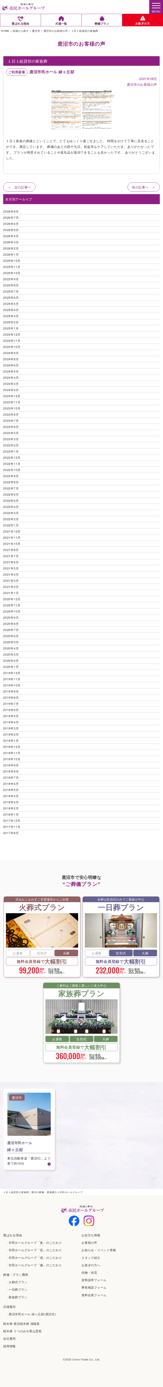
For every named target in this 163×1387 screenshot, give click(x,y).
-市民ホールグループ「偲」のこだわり (34, 1257)
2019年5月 (11, 716)
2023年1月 (11, 451)
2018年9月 (11, 765)
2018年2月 (11, 808)
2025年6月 (11, 297)
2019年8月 (11, 697)
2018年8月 (11, 771)
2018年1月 (11, 814)
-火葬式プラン (17, 1282)
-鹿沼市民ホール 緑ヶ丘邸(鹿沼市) (31, 1314)
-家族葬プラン (17, 1297)
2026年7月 (11, 217)
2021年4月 (11, 574)
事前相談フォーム (94, 1287)
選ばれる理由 (12, 1235)
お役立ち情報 (91, 1235)
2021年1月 (11, 593)
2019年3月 (11, 728)
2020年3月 (11, 654)
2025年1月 (11, 328)
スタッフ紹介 (91, 1257)
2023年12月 (12, 396)
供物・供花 (89, 1272)
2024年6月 (11, 365)
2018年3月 (11, 802)
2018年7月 (11, 777)
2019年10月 (12, 685)
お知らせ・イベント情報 (99, 1250)
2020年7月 (11, 630)
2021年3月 (11, 580)
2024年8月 (11, 359)
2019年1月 (11, 740)
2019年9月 (11, 691)
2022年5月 (11, 500)
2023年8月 (11, 414)
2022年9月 (11, 476)
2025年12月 (12, 260)
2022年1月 (11, 525)
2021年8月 (11, 550)
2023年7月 (11, 420)
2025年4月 (11, 310)
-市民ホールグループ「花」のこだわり (34, 1250)
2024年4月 (11, 377)
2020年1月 (11, 667)
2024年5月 (11, 371)
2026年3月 (11, 242)
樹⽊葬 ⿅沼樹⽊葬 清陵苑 (21, 1323)
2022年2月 (11, 519)
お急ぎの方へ (91, 1265)
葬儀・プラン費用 (15, 1274)
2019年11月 (12, 679)
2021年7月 (11, 556)
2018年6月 (11, 783)
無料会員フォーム (94, 1295)
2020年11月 (12, 605)
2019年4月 (11, 722)
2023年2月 (11, 445)
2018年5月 (11, 790)
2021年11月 (12, 537)
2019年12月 (12, 673)
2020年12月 (12, 599)
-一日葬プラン (17, 1289)
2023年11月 (12, 402)
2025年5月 (11, 304)
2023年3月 (11, 439)
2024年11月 (12, 340)
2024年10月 (12, 347)
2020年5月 (11, 642)
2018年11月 (12, 753)
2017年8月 (11, 833)
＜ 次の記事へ (19, 187)
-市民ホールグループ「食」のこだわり (34, 1242)
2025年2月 (11, 322)
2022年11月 (12, 463)
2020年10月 (12, 611)
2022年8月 (11, 482)
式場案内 (9, 1306)
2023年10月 (12, 408)
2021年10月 (12, 543)
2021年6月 (11, 562)
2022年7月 (11, 488)
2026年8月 (11, 211)
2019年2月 (11, 734)
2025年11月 (12, 267)
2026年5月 (11, 230)
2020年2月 (11, 660)
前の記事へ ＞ (143, 187)
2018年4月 (11, 796)
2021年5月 (11, 568)
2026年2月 (11, 248)
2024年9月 (11, 353)
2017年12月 (12, 820)
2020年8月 (11, 623)
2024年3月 (11, 383)
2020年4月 (11, 648)
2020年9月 (11, 617)
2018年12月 (12, 747)
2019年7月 (11, 703)
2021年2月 (11, 587)
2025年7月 (11, 291)
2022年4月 (11, 507)
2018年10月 (12, 759)
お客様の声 (89, 1242)
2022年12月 (12, 457)
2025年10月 (12, 273)
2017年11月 (12, 827)
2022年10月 (12, 470)
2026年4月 (11, 236)
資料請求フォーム (94, 1280)
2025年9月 (11, 279)
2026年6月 (11, 224)
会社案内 (9, 1338)
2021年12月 (12, 531)
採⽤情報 (9, 1346)
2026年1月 (11, 254)
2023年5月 (11, 433)
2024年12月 (12, 334)
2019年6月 (11, 710)
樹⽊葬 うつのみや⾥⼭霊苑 (22, 1331)
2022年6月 (11, 494)
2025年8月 (11, 285)
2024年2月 (11, 390)
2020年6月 (11, 636)
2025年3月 (11, 316)
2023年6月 (11, 427)
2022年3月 (11, 513)
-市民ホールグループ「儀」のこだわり (34, 1265)
